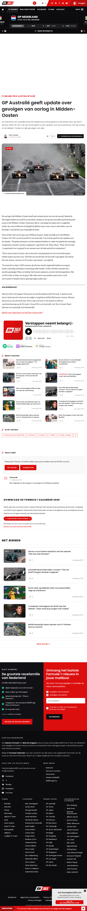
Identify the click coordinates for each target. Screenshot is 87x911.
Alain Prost (71, 809)
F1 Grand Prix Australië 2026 (18, 96)
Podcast (61, 9)
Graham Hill (71, 859)
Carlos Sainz (30, 833)
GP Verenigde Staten (54, 856)
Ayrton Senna (72, 820)
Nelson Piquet (72, 862)
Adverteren (50, 774)
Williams (7, 833)
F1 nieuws (31, 435)
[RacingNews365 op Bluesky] (63, 3)
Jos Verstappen (73, 836)
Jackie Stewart (72, 830)
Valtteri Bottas (30, 843)
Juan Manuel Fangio (75, 853)
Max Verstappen (27, 9)
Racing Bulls (8, 830)
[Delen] (47, 136)
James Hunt (71, 827)
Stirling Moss (71, 849)
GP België (49, 833)
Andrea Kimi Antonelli (33, 823)
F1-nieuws (13, 9)
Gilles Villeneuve (73, 823)
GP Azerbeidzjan (52, 849)
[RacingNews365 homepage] (3, 9)
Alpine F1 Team (10, 817)
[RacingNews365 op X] (59, 3)
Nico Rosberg (72, 805)
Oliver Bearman (31, 865)
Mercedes (8, 813)
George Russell (31, 810)
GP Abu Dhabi (51, 865)
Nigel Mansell (72, 846)
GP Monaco (50, 820)
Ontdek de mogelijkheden (17, 722)
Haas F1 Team (9, 826)
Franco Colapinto (32, 869)
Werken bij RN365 (52, 778)
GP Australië (50, 804)
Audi (6, 820)
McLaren (7, 807)
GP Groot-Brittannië (54, 830)
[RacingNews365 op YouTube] (66, 3)
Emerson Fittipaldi (74, 856)
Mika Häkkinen (72, 833)
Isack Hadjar (30, 826)
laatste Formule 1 (12, 743)
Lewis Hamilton (31, 817)
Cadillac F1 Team (11, 836)
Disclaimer (12, 897)
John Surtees (72, 869)
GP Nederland (51, 839)
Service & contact (53, 771)
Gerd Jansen (13, 135)
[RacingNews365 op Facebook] (56, 3)
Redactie (49, 768)
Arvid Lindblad (30, 846)
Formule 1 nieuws (64, 435)
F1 (75, 435)
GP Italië (49, 843)
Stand (51, 9)
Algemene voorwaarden (29, 897)
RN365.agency (51, 781)
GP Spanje (50, 846)
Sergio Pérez (30, 836)
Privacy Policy (49, 897)
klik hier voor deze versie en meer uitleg (17, 526)
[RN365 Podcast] (34, 3)
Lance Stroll (29, 852)
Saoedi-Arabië (32, 226)
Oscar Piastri (30, 830)
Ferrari (6, 810)
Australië (28, 229)
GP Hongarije (51, 836)
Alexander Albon (31, 859)
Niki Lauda (71, 843)
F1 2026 (52, 435)
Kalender (41, 9)
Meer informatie (45, 31)
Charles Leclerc (31, 813)
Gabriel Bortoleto (31, 872)
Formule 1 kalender (17, 753)
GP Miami (49, 813)
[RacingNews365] (8, 3)
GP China (49, 807)
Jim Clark (70, 840)
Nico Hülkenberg (31, 856)
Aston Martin (9, 823)
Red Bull (7, 804)
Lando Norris (30, 807)
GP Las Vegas (51, 859)
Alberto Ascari (72, 817)
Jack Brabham (72, 866)
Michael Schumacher (72, 813)
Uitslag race (17, 26)
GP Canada (50, 817)
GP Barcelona (51, 823)
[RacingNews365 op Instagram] (52, 3)
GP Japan (49, 810)
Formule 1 (6, 229)
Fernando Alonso (31, 820)
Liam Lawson (30, 862)
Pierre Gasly (29, 849)
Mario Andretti (72, 872)
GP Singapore (51, 852)
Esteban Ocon (30, 839)
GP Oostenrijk (51, 826)
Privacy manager (35, 900)
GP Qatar (49, 862)
